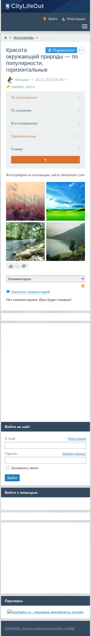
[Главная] (6, 38)
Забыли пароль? (74, 454)
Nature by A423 (25, 241)
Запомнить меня (24, 468)
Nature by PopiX (65, 241)
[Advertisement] (45, 372)
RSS (83, 286)
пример (17, 87)
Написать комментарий (30, 292)
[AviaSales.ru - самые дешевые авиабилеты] (45, 612)
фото (30, 87)
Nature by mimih (25, 201)
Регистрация (77, 439)
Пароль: (11, 454)
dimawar (22, 79)
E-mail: (10, 439)
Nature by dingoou (65, 201)
